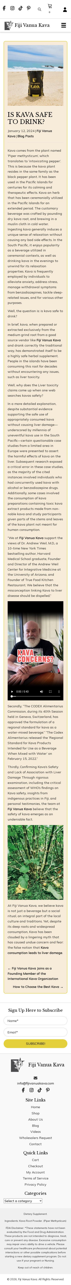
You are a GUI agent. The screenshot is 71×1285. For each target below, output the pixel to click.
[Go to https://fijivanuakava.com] (27, 25)
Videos (35, 1132)
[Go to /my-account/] (65, 10)
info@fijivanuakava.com (35, 1083)
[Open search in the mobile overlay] (39, 8)
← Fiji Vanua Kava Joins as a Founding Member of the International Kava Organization (33, 973)
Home (35, 1107)
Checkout (35, 1166)
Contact (35, 1144)
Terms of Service (35, 1178)
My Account (35, 1172)
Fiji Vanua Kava (49, 340)
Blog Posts (25, 136)
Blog (35, 1125)
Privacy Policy (35, 1184)
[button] (4, 8)
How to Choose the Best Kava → (38, 987)
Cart (35, 1160)
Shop (36, 1113)
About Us (35, 1119)
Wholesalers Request (35, 1138)
